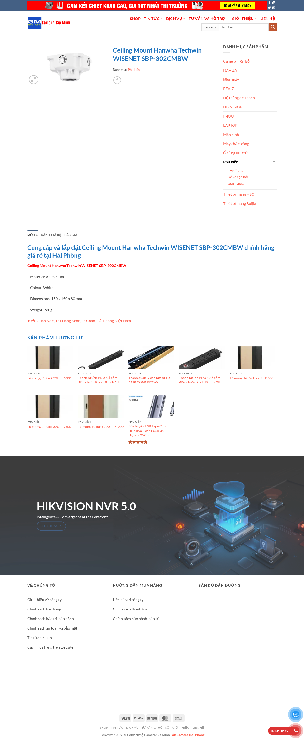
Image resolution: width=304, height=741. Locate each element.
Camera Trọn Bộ (236, 61)
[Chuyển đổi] (274, 162)
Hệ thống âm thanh (239, 97)
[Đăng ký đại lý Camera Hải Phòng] (147, 5)
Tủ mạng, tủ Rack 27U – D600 (251, 378)
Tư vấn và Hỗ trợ (207, 18)
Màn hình (231, 134)
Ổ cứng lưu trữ (235, 152)
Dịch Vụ (174, 18)
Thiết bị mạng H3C (238, 194)
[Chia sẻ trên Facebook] (117, 80)
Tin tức (152, 18)
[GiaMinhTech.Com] (49, 23)
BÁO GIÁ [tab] (70, 235)
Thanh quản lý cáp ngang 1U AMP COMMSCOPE (149, 380)
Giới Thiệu (243, 18)
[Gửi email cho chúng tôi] (273, 8)
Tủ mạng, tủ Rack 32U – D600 (49, 427)
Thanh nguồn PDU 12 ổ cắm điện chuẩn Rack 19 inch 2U (199, 380)
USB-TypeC (236, 184)
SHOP (135, 18)
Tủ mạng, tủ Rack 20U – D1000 (101, 427)
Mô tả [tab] (32, 235)
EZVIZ (228, 88)
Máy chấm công (236, 143)
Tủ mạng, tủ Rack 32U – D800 (49, 378)
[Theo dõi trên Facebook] (269, 3)
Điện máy (231, 79)
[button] (33, 79)
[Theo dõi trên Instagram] (273, 3)
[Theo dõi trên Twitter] (269, 8)
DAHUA (230, 70)
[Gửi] (273, 27)
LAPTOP (230, 125)
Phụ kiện (134, 70)
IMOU (228, 116)
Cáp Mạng (235, 170)
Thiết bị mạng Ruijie (239, 203)
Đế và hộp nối (238, 177)
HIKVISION (233, 107)
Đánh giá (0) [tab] (51, 235)
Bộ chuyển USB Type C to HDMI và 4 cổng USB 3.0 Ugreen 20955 (147, 430)
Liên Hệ (267, 18)
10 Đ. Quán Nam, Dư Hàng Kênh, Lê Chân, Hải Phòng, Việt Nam (79, 320)
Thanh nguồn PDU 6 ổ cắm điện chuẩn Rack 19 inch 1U (98, 380)
